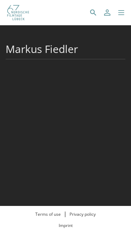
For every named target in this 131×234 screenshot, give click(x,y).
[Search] (93, 13)
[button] (121, 13)
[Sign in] (107, 13)
